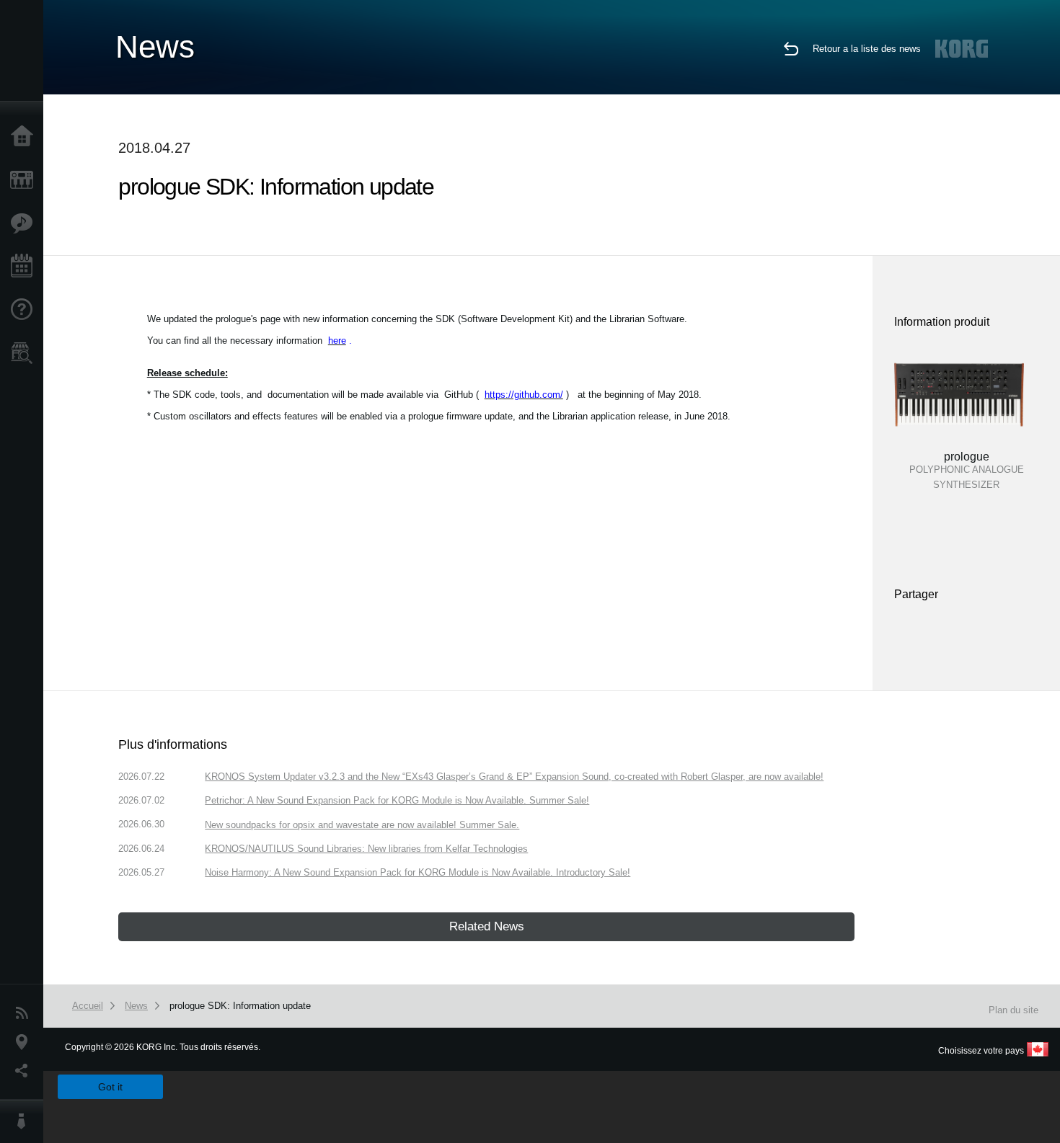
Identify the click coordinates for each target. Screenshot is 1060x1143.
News (25, 1013)
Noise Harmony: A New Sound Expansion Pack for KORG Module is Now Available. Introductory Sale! (417, 872)
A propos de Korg (25, 1121)
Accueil (25, 137)
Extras (25, 223)
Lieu (25, 1042)
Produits (25, 180)
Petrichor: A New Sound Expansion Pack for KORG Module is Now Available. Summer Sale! (397, 800)
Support (25, 310)
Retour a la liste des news (867, 48)
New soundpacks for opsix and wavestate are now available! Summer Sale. (362, 824)
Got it (110, 1087)
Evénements (25, 266)
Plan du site (1013, 1010)
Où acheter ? (25, 353)
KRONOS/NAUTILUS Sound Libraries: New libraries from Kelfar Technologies (366, 848)
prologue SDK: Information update (240, 1005)
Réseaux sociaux (25, 1071)
